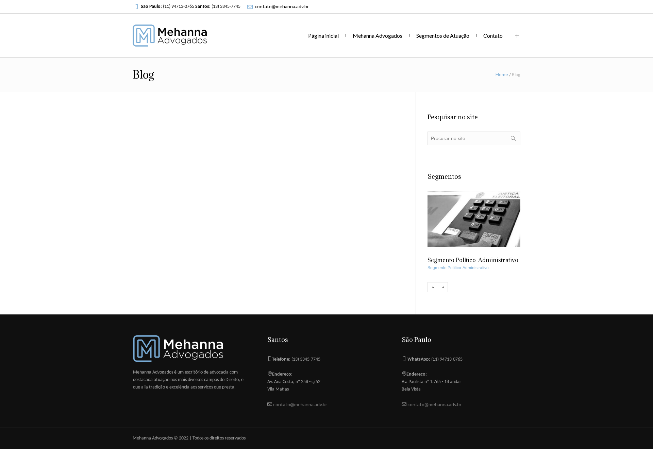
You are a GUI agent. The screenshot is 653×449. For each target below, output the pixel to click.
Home (502, 74)
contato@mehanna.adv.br (282, 6)
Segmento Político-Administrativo (458, 267)
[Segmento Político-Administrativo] (474, 219)
